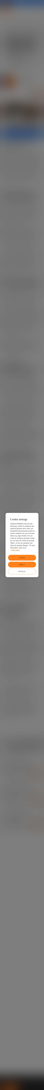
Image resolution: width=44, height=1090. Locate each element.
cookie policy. (15, 550)
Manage (22, 571)
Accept (22, 557)
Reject (22, 564)
